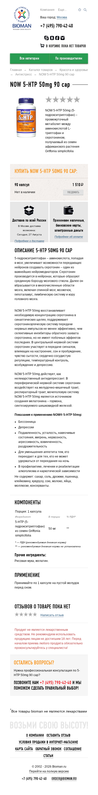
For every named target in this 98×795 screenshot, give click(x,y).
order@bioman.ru (64, 779)
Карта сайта (24, 749)
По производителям (68, 58)
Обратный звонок (48, 749)
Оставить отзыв (58, 735)
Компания (47, 10)
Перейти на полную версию (49, 771)
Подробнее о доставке (29, 240)
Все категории (29, 58)
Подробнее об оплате (69, 236)
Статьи (48, 756)
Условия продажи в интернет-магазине (48, 742)
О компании (35, 735)
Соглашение (72, 749)
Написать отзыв (52, 615)
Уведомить (73, 192)
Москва (62, 17)
